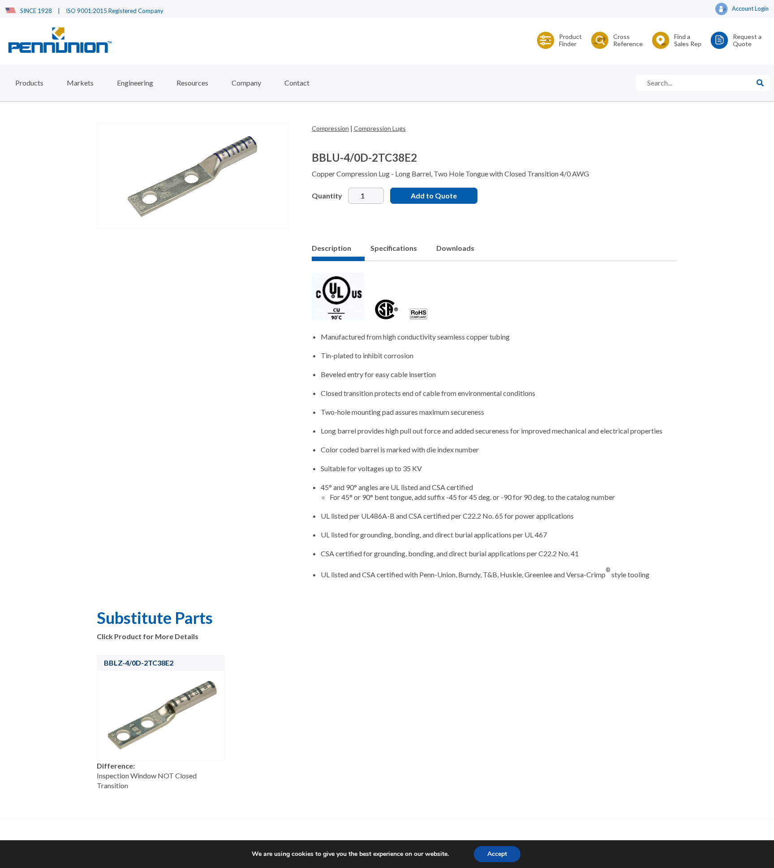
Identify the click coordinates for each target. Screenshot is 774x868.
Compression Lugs (380, 128)
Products (29, 82)
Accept (497, 854)
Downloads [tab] (455, 248)
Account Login (750, 8)
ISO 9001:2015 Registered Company (114, 10)
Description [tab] (331, 248)
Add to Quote (434, 195)
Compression (330, 128)
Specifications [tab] (393, 248)
